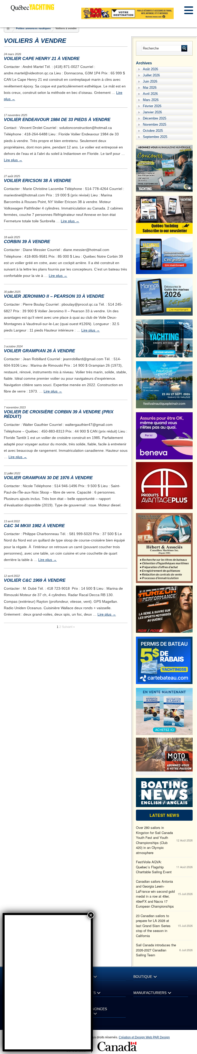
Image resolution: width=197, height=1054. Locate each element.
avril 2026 (150, 94)
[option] (127, 13)
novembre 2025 (154, 124)
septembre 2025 (155, 137)
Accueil (8, 28)
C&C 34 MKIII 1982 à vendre (34, 525)
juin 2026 (150, 81)
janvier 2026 (152, 112)
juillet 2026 (151, 75)
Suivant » (68, 627)
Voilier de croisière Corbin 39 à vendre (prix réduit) (58, 414)
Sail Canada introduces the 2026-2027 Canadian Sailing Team (156, 949)
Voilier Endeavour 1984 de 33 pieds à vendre (57, 119)
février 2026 (152, 106)
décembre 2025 (154, 118)
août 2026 (150, 69)
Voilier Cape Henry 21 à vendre (42, 58)
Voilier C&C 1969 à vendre (34, 580)
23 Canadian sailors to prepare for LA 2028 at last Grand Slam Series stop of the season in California (153, 925)
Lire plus (13, 160)
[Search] (184, 48)
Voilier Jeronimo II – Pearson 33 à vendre (54, 296)
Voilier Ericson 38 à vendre (37, 180)
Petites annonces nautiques (33, 28)
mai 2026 (149, 87)
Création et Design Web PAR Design (144, 1037)
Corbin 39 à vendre (27, 241)
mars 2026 (151, 100)
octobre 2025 (153, 131)
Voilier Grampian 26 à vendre (39, 350)
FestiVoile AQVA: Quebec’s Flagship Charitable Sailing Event (154, 866)
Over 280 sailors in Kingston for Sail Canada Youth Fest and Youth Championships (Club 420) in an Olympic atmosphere (154, 840)
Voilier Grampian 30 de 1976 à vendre (48, 477)
